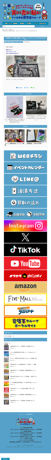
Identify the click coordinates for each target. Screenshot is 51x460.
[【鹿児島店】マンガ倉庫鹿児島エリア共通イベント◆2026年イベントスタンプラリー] (6, 365)
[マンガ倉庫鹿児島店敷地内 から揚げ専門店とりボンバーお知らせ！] (6, 383)
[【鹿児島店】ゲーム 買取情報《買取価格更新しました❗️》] (6, 396)
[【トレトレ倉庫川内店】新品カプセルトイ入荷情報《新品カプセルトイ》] (6, 359)
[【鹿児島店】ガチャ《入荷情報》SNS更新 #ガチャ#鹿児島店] (6, 347)
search (42, 26)
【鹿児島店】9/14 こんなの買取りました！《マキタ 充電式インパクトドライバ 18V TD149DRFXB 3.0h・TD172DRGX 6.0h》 (36, 117)
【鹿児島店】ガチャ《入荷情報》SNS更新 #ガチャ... (22, 346)
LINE (33, 87)
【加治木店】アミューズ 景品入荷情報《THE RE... (22, 388)
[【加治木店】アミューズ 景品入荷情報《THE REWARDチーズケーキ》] (6, 390)
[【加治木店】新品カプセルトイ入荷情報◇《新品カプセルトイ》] (6, 377)
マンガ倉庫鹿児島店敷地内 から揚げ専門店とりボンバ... (23, 382)
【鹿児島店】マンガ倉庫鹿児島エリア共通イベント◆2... (23, 364)
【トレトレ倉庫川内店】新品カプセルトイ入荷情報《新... (23, 358)
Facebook (19, 87)
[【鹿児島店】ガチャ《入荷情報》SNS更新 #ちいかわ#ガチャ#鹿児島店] (6, 402)
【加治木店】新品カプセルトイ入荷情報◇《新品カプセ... (23, 376)
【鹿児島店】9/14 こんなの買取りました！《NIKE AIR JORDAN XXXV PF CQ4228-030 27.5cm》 (15, 121)
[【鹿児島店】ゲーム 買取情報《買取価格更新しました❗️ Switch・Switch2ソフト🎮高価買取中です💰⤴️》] (6, 371)
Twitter (27, 87)
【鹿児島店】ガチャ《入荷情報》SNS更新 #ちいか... (22, 400)
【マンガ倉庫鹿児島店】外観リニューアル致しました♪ (23, 352)
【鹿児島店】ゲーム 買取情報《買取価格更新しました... (23, 370)
